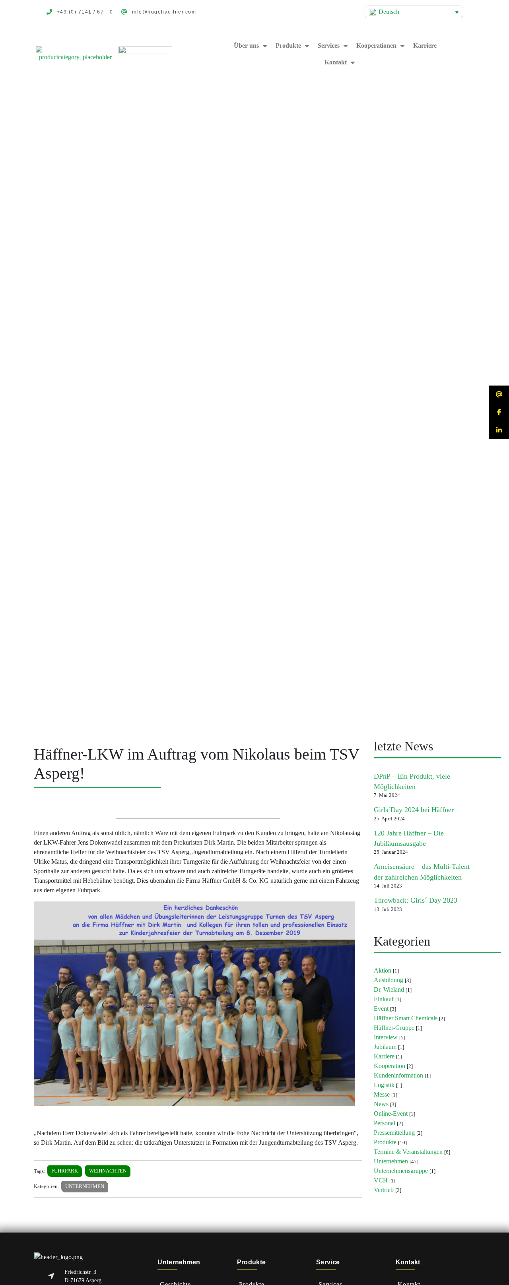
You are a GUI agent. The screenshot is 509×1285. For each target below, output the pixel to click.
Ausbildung (388, 980)
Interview (386, 1037)
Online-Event (391, 1113)
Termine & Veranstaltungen (408, 1151)
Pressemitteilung (394, 1132)
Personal (384, 1123)
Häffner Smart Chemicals (405, 1018)
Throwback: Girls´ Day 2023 (415, 900)
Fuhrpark (64, 1171)
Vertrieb (384, 1189)
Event (381, 1008)
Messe (382, 1094)
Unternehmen (84, 1186)
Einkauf (384, 999)
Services (329, 45)
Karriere (425, 45)
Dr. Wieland (389, 989)
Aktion (382, 970)
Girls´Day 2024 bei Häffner (414, 810)
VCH (381, 1180)
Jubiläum (385, 1046)
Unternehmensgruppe (401, 1170)
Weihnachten (107, 1171)
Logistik (384, 1084)
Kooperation (389, 1065)
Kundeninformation (398, 1075)
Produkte (288, 45)
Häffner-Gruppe (394, 1027)
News (381, 1104)
